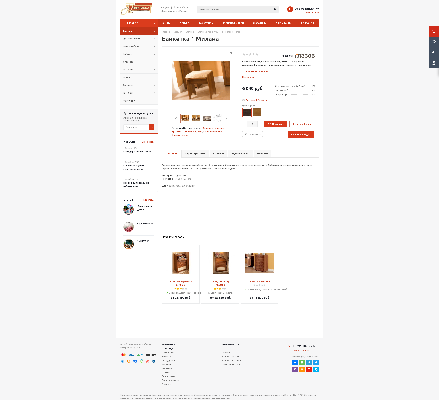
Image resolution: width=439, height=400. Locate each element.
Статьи (166, 372)
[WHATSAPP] (302, 362)
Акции (166, 23)
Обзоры (166, 384)
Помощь (167, 348)
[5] (257, 54)
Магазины (259, 23)
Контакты (307, 23)
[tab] (249, 77)
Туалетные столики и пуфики (187, 131)
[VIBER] (295, 369)
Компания (168, 344)
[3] (250, 54)
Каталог (132, 23)
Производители (233, 23)
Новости (166, 356)
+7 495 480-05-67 (307, 9)
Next (226, 118)
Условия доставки (231, 360)
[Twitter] (316, 362)
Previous (176, 118)
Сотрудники (168, 360)
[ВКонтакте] (295, 362)
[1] (244, 54)
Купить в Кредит (301, 134)
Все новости (148, 142)
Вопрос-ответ (169, 376)
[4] (253, 54)
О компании (284, 23)
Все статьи (148, 200)
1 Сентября (143, 241)
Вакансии (166, 364)
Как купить (206, 23)
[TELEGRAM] (309, 362)
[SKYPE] (316, 369)
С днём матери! (145, 223)
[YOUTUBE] (309, 369)
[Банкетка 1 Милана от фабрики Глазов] (201, 80)
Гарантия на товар (231, 364)
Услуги (184, 23)
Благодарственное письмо (137, 151)
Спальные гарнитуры (214, 128)
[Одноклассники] (302, 369)
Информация (230, 344)
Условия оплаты (230, 356)
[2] (247, 54)
